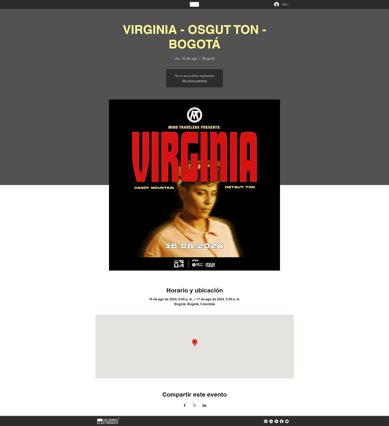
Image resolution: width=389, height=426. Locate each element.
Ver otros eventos (194, 80)
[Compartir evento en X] (195, 405)
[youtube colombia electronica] (287, 421)
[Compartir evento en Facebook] (185, 405)
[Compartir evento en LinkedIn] (204, 405)
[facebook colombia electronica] (281, 421)
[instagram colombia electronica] (266, 421)
